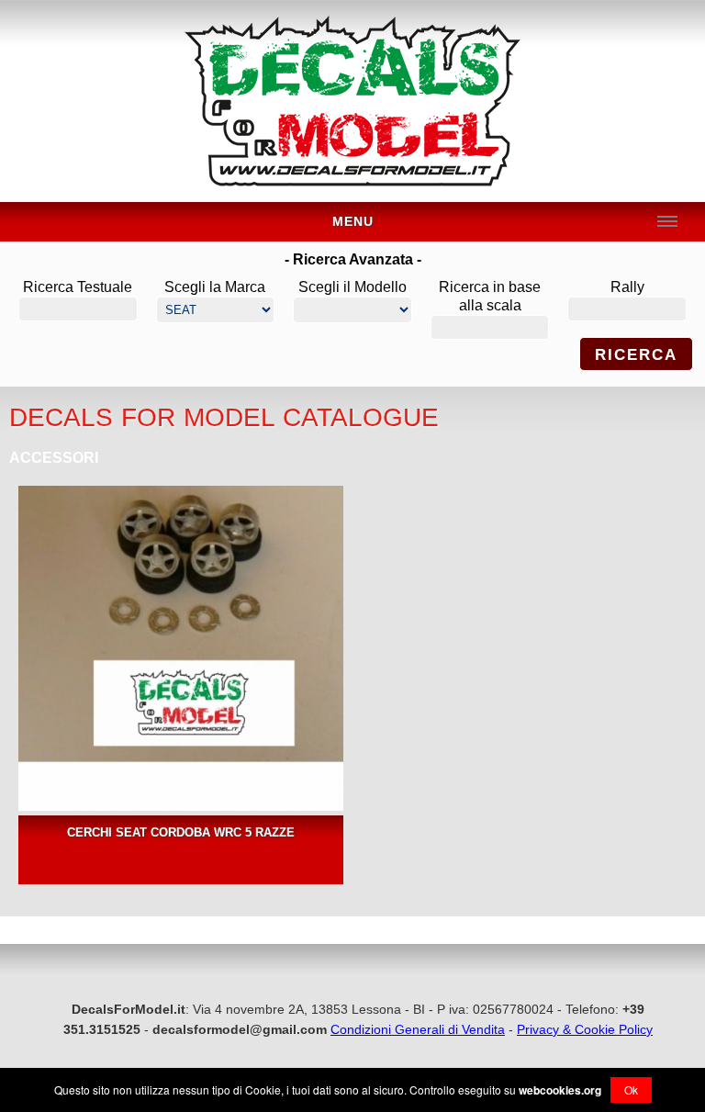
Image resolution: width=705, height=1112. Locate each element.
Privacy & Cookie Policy (585, 1029)
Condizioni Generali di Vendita (417, 1029)
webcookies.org (560, 1090)
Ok (631, 1089)
